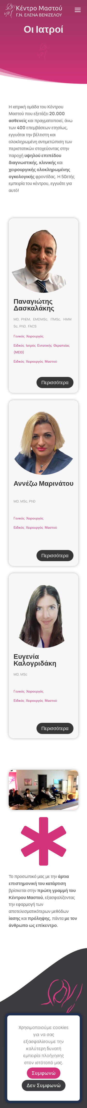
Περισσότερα (55, 382)
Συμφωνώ (44, 1073)
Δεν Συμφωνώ (44, 1085)
